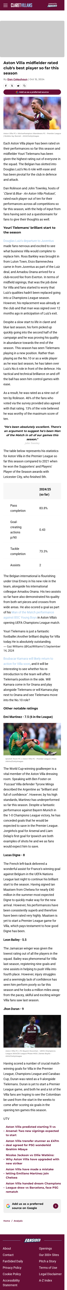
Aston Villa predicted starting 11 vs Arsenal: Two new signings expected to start (32, 1131)
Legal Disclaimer (50, 1274)
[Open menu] (5, 5)
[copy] (24, 85)
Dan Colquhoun (17, 79)
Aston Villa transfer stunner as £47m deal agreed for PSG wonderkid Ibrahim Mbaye (32, 1145)
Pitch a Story (47, 1261)
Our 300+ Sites (49, 1255)
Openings (45, 1248)
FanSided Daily (13, 1261)
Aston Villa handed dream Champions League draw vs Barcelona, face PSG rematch (33, 1187)
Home (6, 1221)
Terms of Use (48, 1267)
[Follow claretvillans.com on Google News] (55, 1206)
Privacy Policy (12, 1267)
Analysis (18, 1221)
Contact (8, 1255)
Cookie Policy (12, 1274)
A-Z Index (45, 1280)
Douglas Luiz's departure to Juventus (28, 241)
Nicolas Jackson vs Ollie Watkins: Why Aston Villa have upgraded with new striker (32, 1159)
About (7, 1248)
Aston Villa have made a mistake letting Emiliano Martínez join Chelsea (30, 1173)
